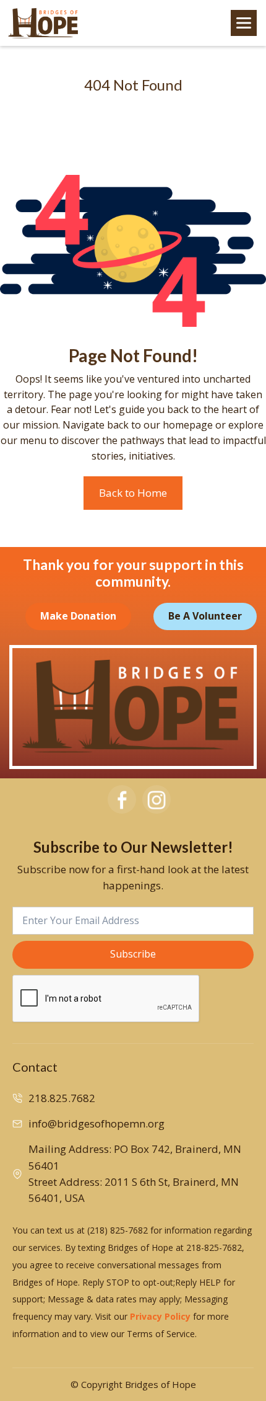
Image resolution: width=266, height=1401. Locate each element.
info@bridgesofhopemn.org (96, 1123)
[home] (43, 23)
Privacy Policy (160, 1316)
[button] (243, 23)
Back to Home (133, 493)
